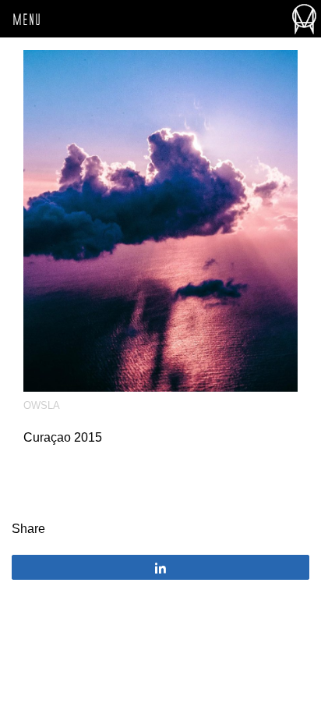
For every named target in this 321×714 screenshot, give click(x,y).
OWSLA (41, 405)
